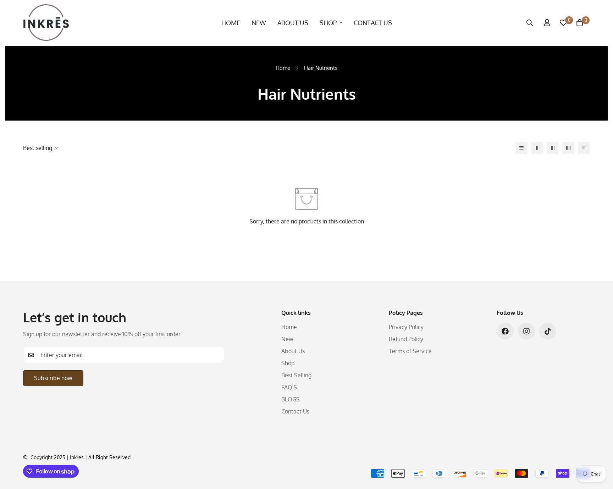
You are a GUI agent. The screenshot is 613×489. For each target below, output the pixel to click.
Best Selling (296, 375)
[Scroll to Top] (599, 450)
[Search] (529, 22)
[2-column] (537, 148)
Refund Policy (406, 339)
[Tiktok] (547, 331)
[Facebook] (505, 331)
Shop (328, 23)
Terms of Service (410, 351)
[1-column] (521, 148)
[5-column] (584, 148)
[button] (579, 23)
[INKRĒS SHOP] (46, 23)
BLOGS (290, 399)
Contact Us (373, 23)
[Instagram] (526, 331)
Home (230, 23)
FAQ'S (289, 387)
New (259, 23)
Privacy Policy (406, 326)
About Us (292, 23)
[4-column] (568, 148)
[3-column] (553, 148)
